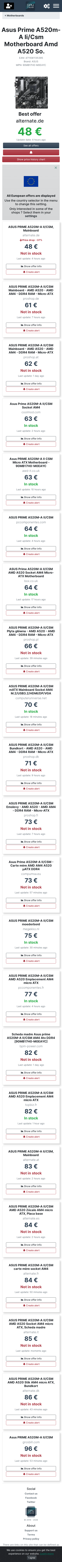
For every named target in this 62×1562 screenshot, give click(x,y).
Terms (31, 1534)
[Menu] (56, 6)
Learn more (47, 1553)
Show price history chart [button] (31, 159)
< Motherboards (14, 15)
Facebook (31, 1497)
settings (31, 216)
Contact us (31, 1493)
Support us (31, 1530)
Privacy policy (31, 1538)
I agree (31, 1557)
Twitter (31, 1501)
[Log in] (9, 6)
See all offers (31, 145)
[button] (47, 6)
